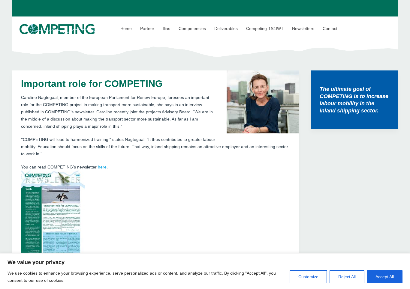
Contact (330, 28)
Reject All (347, 276)
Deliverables (226, 28)
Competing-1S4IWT (265, 28)
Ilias (166, 28)
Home (126, 28)
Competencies (192, 28)
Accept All (384, 276)
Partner (147, 28)
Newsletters (303, 28)
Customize (308, 276)
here (102, 167)
